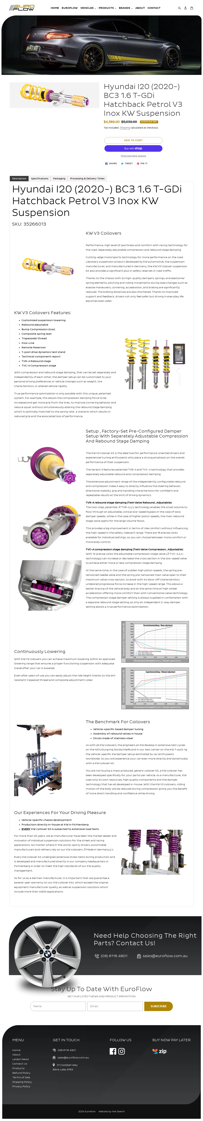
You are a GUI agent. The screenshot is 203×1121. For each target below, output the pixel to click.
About (16, 1054)
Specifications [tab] (39, 178)
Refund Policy (21, 1072)
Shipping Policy (22, 1082)
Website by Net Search (112, 1111)
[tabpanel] (101, 544)
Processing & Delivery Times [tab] (87, 178)
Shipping (125, 127)
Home (16, 1050)
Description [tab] (19, 178)
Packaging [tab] (59, 178)
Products (18, 1068)
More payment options (133, 156)
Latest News (20, 1059)
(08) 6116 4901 (67, 1050)
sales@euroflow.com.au (73, 1057)
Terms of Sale (21, 1077)
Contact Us (19, 1063)
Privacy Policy (21, 1086)
